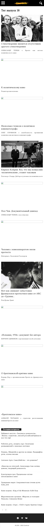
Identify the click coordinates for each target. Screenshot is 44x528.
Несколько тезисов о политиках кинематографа (18, 127)
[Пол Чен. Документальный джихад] (22, 195)
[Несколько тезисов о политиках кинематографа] (22, 110)
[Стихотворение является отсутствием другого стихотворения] (22, 28)
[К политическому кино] (22, 72)
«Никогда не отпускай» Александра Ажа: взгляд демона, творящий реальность (20, 467)
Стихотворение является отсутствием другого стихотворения (21, 45)
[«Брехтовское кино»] (22, 398)
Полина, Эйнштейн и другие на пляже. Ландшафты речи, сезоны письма (21, 453)
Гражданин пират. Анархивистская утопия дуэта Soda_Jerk (20, 483)
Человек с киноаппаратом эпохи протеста (18, 251)
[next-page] (5, 510)
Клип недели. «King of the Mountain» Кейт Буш (19, 490)
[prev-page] (2, 510)
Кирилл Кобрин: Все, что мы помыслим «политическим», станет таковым (22, 171)
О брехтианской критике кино (17, 373)
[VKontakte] (26, 518)
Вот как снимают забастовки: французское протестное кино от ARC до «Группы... (21, 293)
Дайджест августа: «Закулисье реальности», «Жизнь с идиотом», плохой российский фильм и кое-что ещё (21, 435)
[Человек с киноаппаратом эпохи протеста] (22, 233)
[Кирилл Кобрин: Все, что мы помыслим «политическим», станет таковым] (22, 154)
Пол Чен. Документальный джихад (19, 211)
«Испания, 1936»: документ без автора (21, 335)
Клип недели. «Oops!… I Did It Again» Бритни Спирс (21, 505)
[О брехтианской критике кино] (22, 357)
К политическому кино (13, 87)
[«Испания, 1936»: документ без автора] (22, 319)
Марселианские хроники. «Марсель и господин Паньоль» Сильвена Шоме (20, 497)
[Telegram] (18, 518)
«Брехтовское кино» (11, 414)
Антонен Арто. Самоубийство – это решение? (19, 460)
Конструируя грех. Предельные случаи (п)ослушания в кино (16, 475)
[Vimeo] (22, 518)
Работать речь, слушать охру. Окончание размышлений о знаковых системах (17, 445)
